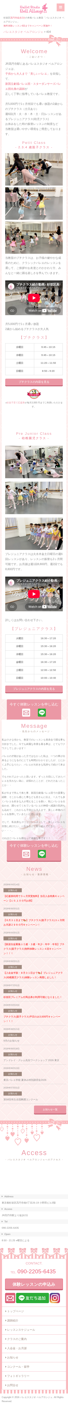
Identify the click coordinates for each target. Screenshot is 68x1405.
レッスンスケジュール (21, 1329)
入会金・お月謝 (17, 1348)
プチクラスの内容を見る (34, 381)
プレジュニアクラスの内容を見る (34, 688)
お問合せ (12, 1385)
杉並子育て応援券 (16, 402)
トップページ (15, 1311)
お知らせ (12, 1357)
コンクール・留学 (18, 1366)
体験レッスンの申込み (34, 1284)
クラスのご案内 (17, 1339)
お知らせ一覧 (50, 1109)
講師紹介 (12, 1320)
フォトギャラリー (18, 1375)
